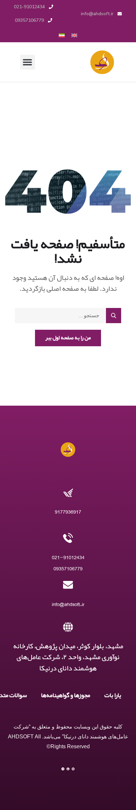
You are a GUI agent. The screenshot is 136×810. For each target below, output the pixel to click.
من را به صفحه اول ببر (68, 337)
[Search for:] (68, 316)
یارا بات (112, 695)
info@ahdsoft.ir (68, 604)
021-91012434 (68, 557)
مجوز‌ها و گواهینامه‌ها (65, 695)
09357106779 (68, 568)
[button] (27, 62)
